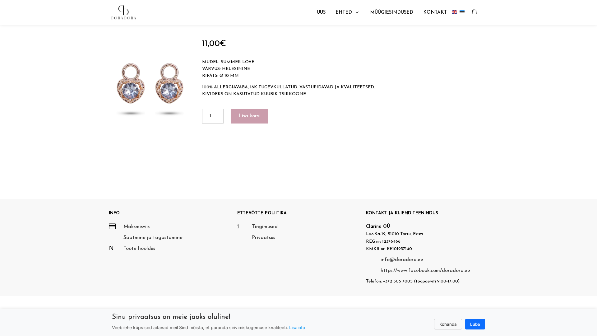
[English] (456, 12)
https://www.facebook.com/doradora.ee (425, 270)
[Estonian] (463, 12)
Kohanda (448, 324)
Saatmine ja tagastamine (153, 237)
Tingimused (265, 226)
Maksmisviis (136, 226)
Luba (475, 324)
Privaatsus (263, 237)
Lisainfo (297, 327)
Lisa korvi (250, 116)
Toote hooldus (139, 248)
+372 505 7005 (398, 281)
